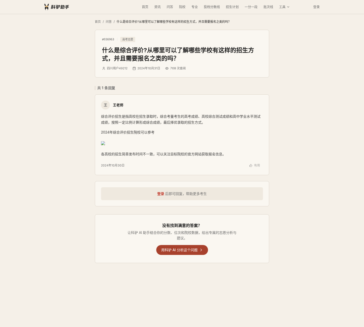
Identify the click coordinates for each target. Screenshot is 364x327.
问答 (170, 7)
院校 (182, 7)
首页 (145, 7)
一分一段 (251, 7)
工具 (282, 7)
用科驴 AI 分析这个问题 (179, 250)
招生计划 (232, 7)
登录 (316, 7)
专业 (194, 7)
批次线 (268, 7)
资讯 (157, 7)
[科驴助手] (56, 6)
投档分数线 (212, 7)
